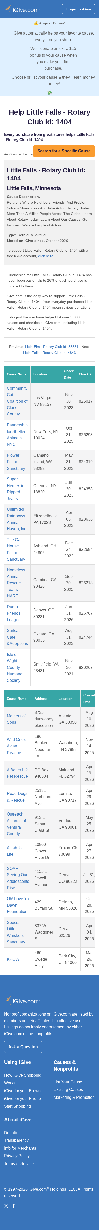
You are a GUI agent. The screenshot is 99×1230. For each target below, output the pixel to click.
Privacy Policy (17, 1156)
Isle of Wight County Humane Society (14, 667)
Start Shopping (17, 1106)
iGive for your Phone (22, 1098)
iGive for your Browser (24, 1091)
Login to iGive (78, 9)
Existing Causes (68, 1089)
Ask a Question (23, 1047)
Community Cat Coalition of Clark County (17, 401)
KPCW (13, 959)
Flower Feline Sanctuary (16, 461)
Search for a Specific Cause (64, 151)
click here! (46, 256)
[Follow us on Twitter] (6, 1206)
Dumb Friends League (14, 613)
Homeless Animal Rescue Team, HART (16, 583)
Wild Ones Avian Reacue (16, 746)
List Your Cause (68, 1082)
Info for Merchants (20, 1148)
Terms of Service (19, 1163)
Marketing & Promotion (74, 1097)
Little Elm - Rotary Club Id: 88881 (51, 347)
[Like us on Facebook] (13, 1206)
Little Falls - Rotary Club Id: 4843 (49, 353)
